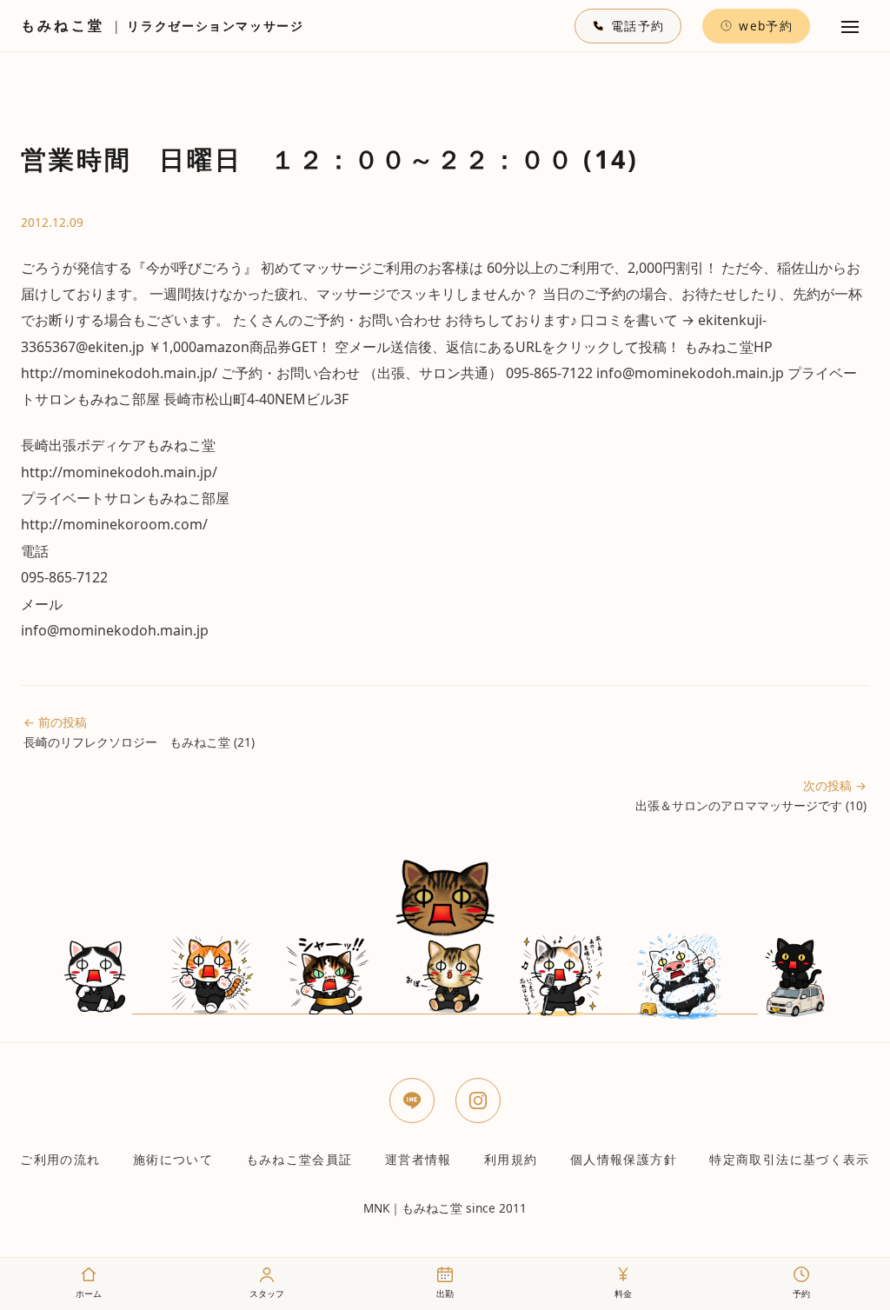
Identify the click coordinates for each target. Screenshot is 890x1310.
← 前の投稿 (139, 732)
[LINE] (412, 1100)
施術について (173, 1159)
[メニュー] (850, 26)
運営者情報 (418, 1159)
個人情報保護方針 (623, 1159)
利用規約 (510, 1159)
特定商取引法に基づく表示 (789, 1159)
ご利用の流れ (60, 1159)
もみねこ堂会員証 (299, 1159)
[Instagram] (478, 1100)
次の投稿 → (751, 795)
